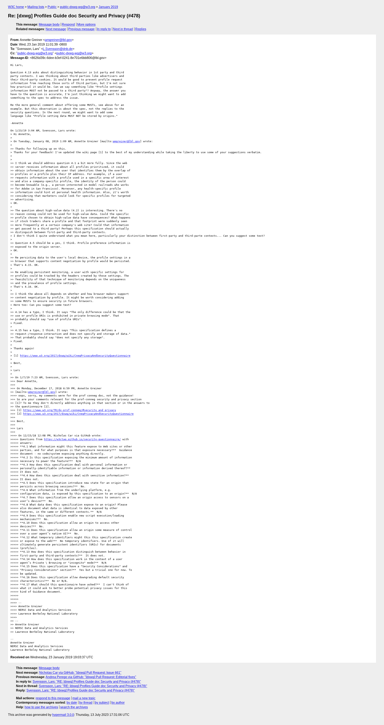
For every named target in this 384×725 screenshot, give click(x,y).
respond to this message (53, 698)
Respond (68, 24)
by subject (102, 702)
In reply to (104, 29)
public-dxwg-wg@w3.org (77, 7)
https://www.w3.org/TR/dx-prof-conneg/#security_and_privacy (69, 410)
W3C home (16, 7)
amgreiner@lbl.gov (58, 40)
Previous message (81, 29)
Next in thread (123, 29)
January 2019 (108, 7)
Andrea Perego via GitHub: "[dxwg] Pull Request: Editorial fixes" (91, 677)
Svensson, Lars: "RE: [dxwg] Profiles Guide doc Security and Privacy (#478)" (87, 681)
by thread (85, 702)
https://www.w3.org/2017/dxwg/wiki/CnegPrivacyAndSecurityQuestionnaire (75, 355)
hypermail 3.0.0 (63, 714)
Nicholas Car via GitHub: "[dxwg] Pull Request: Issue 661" (80, 672)
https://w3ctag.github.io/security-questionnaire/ (82, 439)
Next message (56, 29)
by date (72, 702)
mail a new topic (83, 698)
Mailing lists (35, 7)
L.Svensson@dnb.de (58, 49)
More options (86, 24)
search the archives (74, 707)
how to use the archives (41, 707)
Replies (140, 29)
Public (52, 7)
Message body (49, 24)
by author (118, 702)
